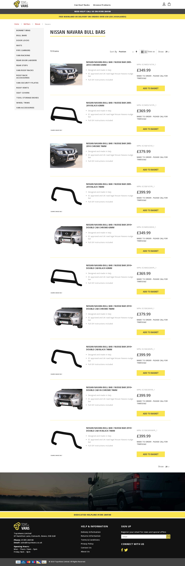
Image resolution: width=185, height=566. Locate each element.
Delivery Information (91, 532)
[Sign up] (168, 537)
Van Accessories (25, 107)
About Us (85, 551)
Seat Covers (23, 92)
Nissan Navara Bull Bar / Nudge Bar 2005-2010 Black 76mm (109, 185)
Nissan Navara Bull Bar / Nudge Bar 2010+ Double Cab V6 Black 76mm (109, 429)
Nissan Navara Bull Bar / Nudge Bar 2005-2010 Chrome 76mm (109, 145)
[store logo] (21, 4)
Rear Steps (22, 65)
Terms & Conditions (90, 540)
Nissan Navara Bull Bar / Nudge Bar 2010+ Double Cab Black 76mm (109, 348)
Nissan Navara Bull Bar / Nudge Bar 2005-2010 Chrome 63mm (109, 63)
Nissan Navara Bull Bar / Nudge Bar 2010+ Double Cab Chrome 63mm (109, 226)
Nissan (38, 24)
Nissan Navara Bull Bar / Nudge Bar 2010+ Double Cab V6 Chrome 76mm (109, 389)
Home (17, 24)
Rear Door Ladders (26, 60)
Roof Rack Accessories (23, 76)
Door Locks (22, 40)
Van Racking (23, 55)
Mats (19, 45)
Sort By (113, 51)
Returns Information (91, 536)
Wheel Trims (23, 102)
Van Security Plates (27, 82)
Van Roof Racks (82, 5)
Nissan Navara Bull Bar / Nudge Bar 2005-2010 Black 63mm (109, 104)
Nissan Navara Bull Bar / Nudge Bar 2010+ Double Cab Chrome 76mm (109, 307)
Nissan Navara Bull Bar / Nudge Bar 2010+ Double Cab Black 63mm (109, 267)
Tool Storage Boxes (27, 97)
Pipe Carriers (23, 50)
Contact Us (86, 547)
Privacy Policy (87, 544)
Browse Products (102, 5)
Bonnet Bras (23, 30)
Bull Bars (27, 24)
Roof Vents (22, 87)
